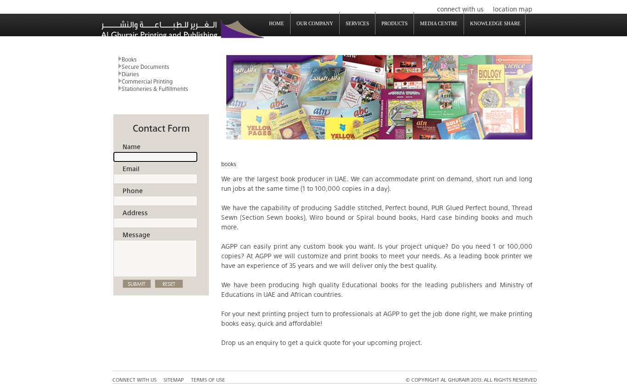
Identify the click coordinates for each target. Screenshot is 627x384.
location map (512, 8)
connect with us (460, 8)
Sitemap (173, 379)
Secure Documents (145, 66)
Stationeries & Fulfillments (155, 88)
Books (129, 58)
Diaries (130, 73)
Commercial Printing (147, 80)
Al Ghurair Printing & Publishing (182, 29)
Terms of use (208, 379)
